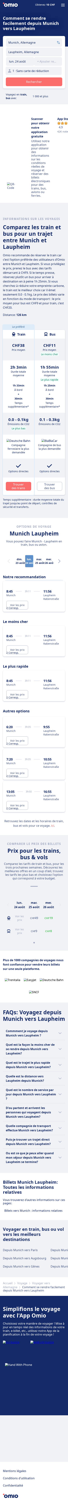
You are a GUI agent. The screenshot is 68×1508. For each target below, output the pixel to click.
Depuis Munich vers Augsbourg (24, 1258)
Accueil (8, 1283)
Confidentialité (13, 1485)
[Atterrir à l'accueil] (10, 5)
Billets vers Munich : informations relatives (33, 1211)
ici (52, 826)
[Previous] (8, 905)
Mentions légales (14, 1471)
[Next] (59, 561)
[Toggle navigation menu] (63, 5)
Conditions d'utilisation (19, 1478)
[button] (20, 61)
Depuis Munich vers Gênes (21, 1266)
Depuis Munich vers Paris (20, 1250)
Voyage (22, 1283)
